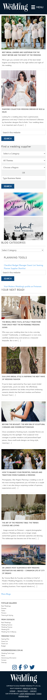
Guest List (31, 265)
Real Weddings (6, 606)
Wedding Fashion (6, 625)
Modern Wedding (23, 678)
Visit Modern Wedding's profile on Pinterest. (23, 286)
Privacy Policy (22, 691)
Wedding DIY (5, 629)
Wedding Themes (6, 627)
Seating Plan (5, 639)
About (3, 655)
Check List (4, 643)
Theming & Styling (7, 615)
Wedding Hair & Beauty (8, 632)
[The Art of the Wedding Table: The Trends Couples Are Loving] (23, 507)
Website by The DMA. (30, 688)
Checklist (8, 265)
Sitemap (4, 662)
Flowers (3, 613)
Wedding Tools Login (7, 653)
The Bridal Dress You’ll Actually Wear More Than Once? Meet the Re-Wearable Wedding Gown (21, 325)
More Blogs (6, 594)
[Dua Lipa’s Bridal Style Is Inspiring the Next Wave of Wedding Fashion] (23, 361)
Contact (3, 660)
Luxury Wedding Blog (27, 694)
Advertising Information (8, 658)
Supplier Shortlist (18, 268)
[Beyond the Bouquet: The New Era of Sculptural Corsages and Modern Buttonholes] (23, 412)
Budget (3, 646)
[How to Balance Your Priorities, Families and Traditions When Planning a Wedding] (23, 459)
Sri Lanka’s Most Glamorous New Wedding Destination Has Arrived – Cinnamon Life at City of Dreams (23, 570)
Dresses (3, 608)
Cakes (3, 610)
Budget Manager (19, 265)
